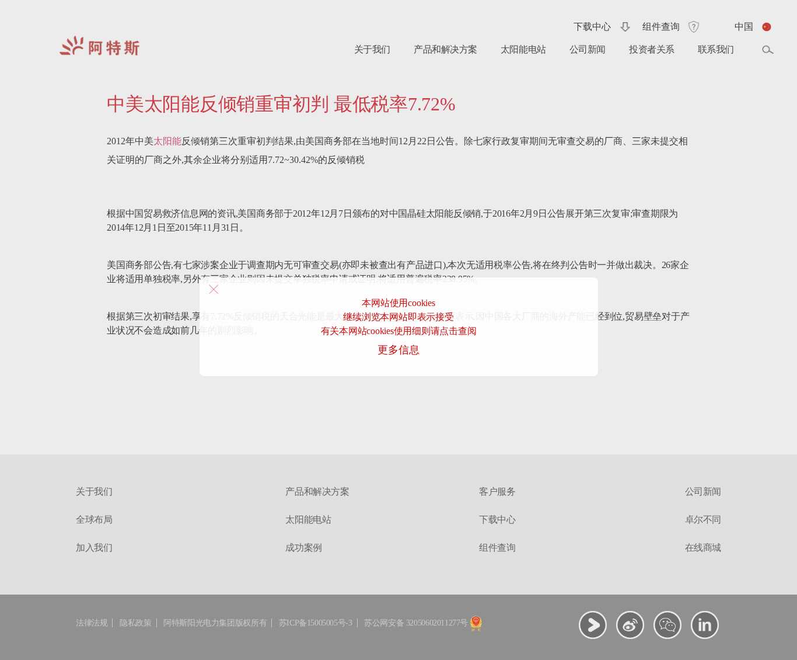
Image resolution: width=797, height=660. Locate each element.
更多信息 (398, 350)
